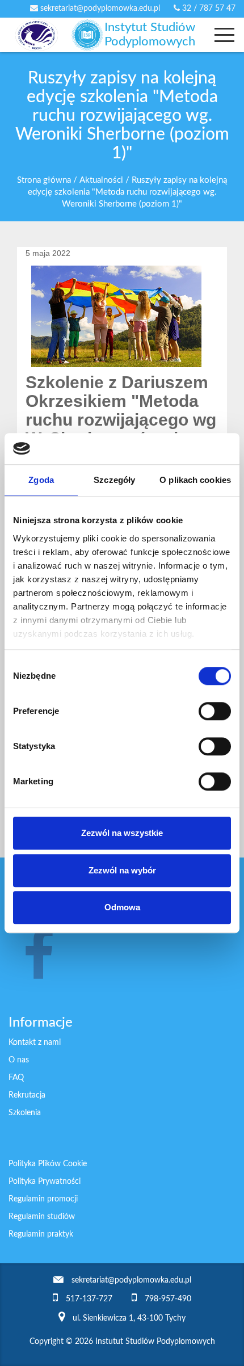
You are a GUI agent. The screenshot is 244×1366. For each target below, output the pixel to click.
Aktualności (101, 180)
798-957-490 (168, 1299)
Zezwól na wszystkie (122, 833)
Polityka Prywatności (45, 1182)
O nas (19, 1060)
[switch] (215, 711)
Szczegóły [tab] (114, 480)
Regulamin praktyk (41, 1234)
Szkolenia (25, 1113)
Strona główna (44, 180)
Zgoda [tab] (41, 480)
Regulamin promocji (43, 1199)
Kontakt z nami (35, 1042)
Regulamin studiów (42, 1217)
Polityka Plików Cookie (48, 1164)
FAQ (16, 1078)
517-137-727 (89, 1299)
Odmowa (122, 907)
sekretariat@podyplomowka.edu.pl (99, 8)
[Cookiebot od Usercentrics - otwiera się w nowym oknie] (181, 449)
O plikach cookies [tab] (195, 480)
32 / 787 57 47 (207, 8)
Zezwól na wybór (122, 870)
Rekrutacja (27, 1095)
